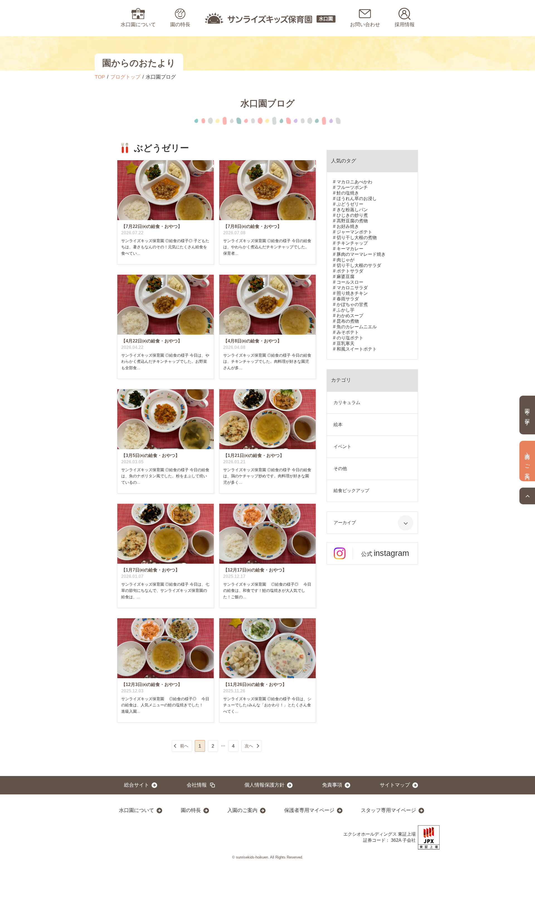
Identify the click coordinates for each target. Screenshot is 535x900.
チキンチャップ (352, 243)
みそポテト (348, 332)
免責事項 (332, 785)
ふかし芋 (345, 310)
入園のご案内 (242, 810)
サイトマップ (395, 785)
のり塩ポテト (350, 337)
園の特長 (191, 810)
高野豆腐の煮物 (352, 220)
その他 (340, 468)
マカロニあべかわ (354, 181)
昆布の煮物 (348, 321)
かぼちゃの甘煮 (352, 304)
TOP (100, 77)
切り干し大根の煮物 (357, 237)
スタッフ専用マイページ (388, 810)
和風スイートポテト (357, 349)
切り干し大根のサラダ (359, 265)
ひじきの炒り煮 (352, 215)
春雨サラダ (348, 298)
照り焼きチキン (352, 293)
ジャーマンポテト (354, 232)
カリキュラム (347, 402)
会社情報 (197, 785)
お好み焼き (348, 226)
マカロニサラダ (352, 287)
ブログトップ (125, 77)
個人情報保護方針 (264, 785)
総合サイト (136, 785)
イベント (342, 446)
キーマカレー (350, 248)
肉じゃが (345, 259)
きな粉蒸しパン (352, 209)
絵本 (338, 424)
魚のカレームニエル (357, 326)
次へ (249, 745)
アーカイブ (345, 522)
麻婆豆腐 (345, 276)
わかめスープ (350, 315)
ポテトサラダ (350, 271)
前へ (184, 745)
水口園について (136, 810)
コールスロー (350, 282)
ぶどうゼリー (350, 204)
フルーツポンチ (352, 187)
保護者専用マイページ (309, 810)
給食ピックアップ (351, 490)
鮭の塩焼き (348, 193)
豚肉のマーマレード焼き (361, 254)
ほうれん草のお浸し (357, 198)
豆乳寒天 (345, 343)
